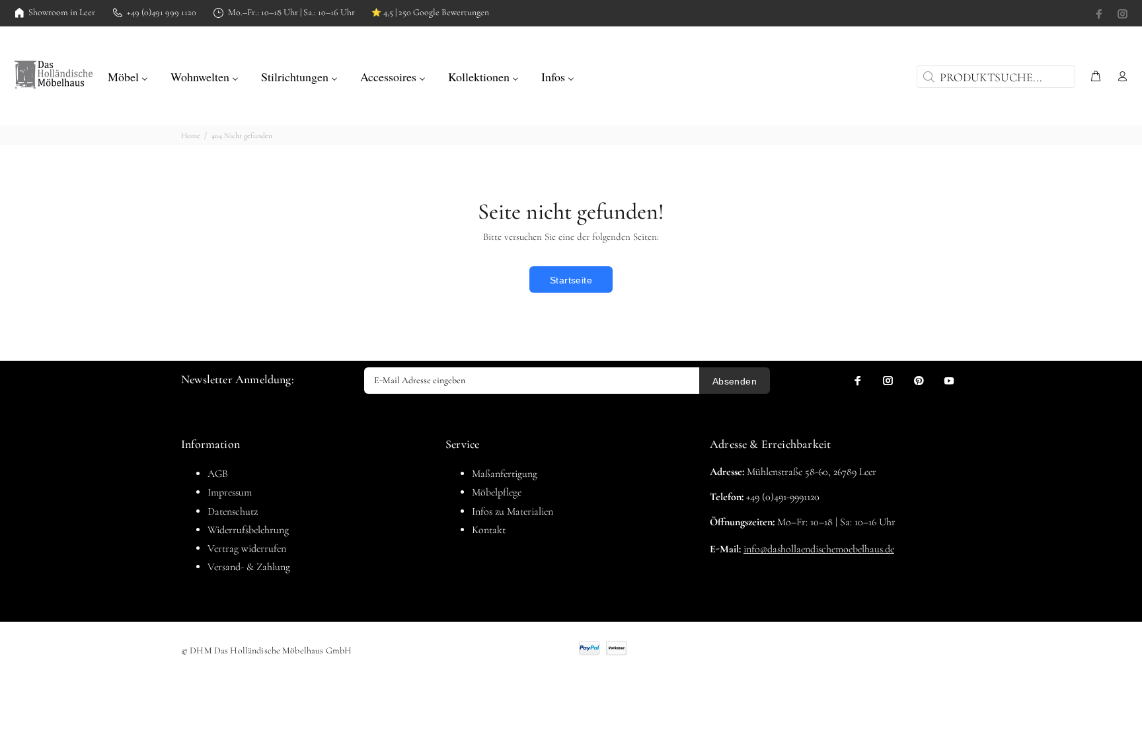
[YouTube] (949, 380)
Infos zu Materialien (512, 511)
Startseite (571, 280)
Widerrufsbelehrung (248, 529)
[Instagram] (1121, 13)
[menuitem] (127, 75)
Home (190, 135)
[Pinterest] (919, 380)
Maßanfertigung (504, 473)
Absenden (734, 381)
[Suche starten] (927, 76)
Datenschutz (233, 511)
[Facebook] (1100, 13)
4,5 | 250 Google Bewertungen (430, 12)
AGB (218, 473)
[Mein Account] (1119, 77)
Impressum (230, 492)
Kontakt (489, 529)
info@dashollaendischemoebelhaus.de (818, 549)
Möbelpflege (496, 492)
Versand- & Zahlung (249, 566)
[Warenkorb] (1096, 77)
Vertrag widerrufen (247, 548)
